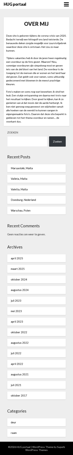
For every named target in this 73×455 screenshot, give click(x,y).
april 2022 (17, 363)
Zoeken (12, 132)
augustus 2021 (20, 374)
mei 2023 (16, 311)
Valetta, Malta (19, 189)
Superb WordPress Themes (45, 448)
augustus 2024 (20, 289)
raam (14, 432)
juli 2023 (16, 300)
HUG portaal (15, 4)
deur (13, 422)
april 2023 (17, 321)
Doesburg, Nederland (23, 199)
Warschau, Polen (20, 210)
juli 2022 (16, 353)
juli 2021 (16, 385)
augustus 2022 (20, 342)
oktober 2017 (19, 395)
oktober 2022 (19, 332)
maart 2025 (18, 268)
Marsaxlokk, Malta (22, 168)
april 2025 (17, 258)
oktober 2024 (19, 279)
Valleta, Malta (19, 178)
